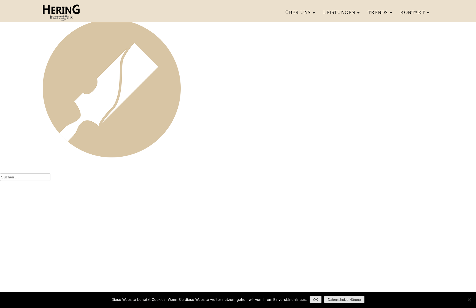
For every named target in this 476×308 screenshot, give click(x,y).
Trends (378, 12)
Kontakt (413, 12)
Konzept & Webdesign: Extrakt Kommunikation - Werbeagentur (238, 273)
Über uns (298, 12)
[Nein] (469, 299)
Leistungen (340, 12)
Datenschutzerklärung (248, 262)
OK (315, 300)
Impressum (219, 262)
